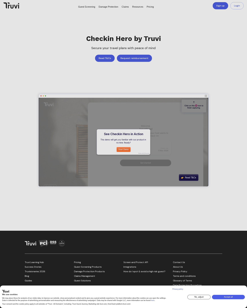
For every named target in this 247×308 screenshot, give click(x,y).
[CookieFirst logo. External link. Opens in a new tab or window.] (5, 291)
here (153, 300)
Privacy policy (177, 289)
